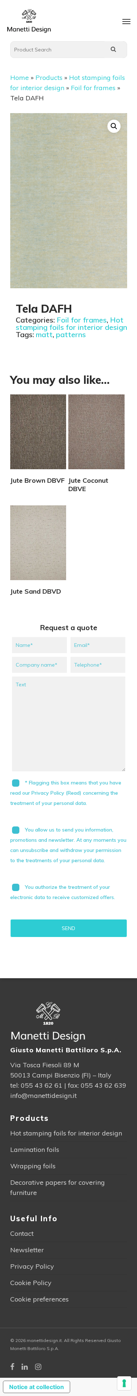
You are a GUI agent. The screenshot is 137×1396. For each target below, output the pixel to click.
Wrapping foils (33, 1166)
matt (44, 334)
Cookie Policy (31, 1283)
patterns (71, 334)
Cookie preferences (39, 1299)
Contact (22, 1233)
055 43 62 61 (41, 1085)
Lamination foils (34, 1149)
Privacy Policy (32, 1266)
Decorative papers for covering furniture (57, 1187)
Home (19, 77)
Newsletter (27, 1250)
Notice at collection (36, 1387)
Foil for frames (93, 88)
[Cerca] (113, 49)
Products (48, 77)
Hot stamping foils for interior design (71, 323)
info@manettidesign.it (43, 1095)
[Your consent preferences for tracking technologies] (124, 1383)
